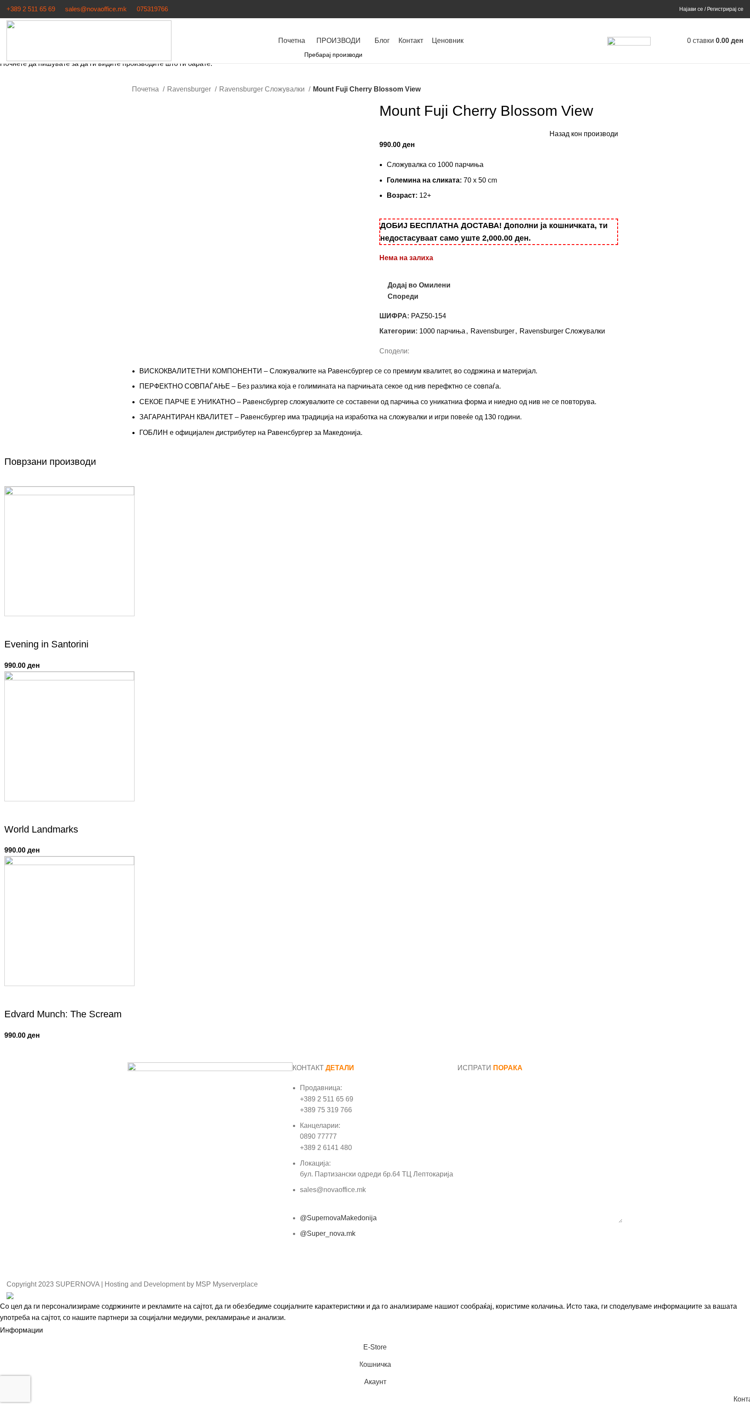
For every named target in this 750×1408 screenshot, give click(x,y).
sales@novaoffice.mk (96, 9)
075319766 (152, 9)
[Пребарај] (659, 40)
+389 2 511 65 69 (31, 9)
